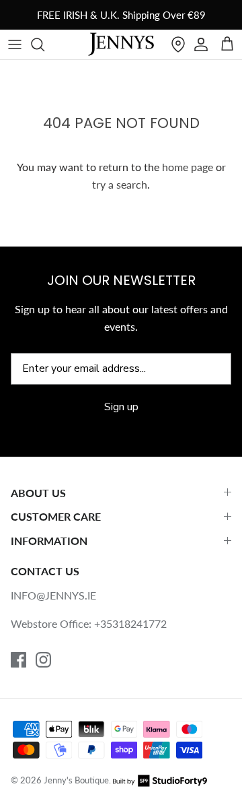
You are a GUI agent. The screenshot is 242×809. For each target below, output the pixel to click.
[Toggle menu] (15, 44)
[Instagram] (43, 660)
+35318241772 (130, 623)
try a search (119, 184)
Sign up (121, 406)
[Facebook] (18, 660)
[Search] (44, 44)
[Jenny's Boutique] (121, 44)
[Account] (201, 44)
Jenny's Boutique (76, 780)
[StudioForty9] (160, 780)
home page (187, 166)
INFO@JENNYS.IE (53, 595)
